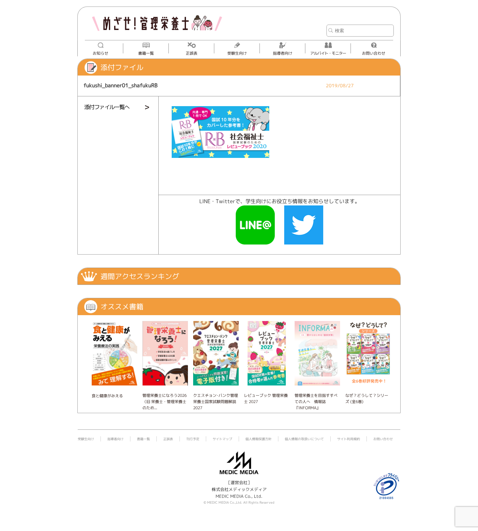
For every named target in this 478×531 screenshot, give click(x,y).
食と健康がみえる (107, 395)
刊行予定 (192, 439)
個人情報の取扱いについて (304, 439)
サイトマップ (222, 439)
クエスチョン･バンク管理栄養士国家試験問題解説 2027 (215, 402)
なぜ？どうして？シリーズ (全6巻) (366, 398)
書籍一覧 (146, 53)
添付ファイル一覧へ (106, 107)
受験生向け (237, 53)
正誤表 (191, 53)
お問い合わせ (373, 53)
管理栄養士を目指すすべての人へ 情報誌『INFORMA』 (316, 402)
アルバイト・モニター (328, 53)
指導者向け (282, 53)
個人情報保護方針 (259, 439)
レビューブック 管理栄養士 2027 (266, 398)
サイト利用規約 (348, 439)
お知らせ (100, 53)
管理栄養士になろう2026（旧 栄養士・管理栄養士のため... (164, 402)
